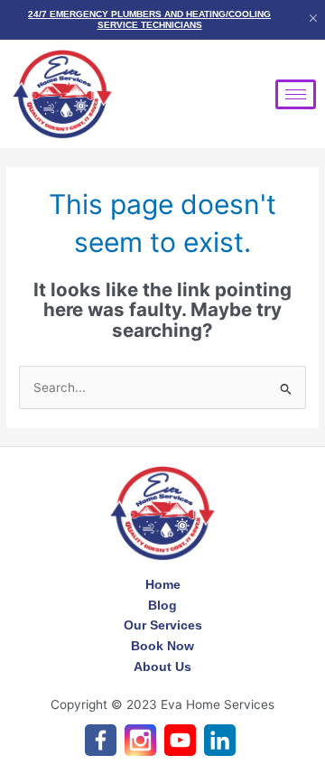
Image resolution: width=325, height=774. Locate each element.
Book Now (162, 646)
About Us (162, 666)
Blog (162, 605)
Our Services (163, 625)
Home (163, 584)
